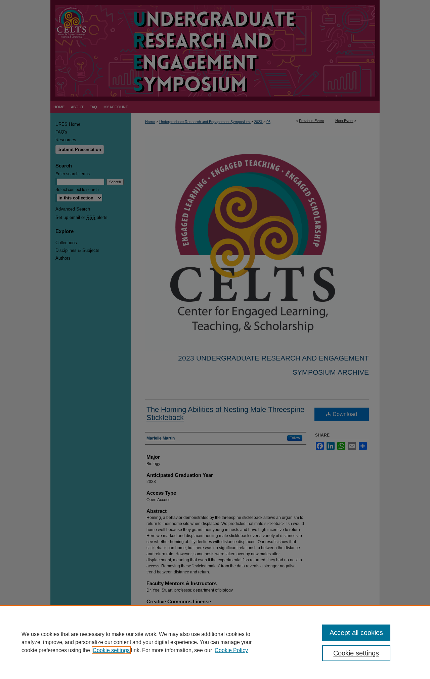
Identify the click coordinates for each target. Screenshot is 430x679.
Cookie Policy (231, 650)
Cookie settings (111, 650)
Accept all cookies (356, 632)
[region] (215, 642)
